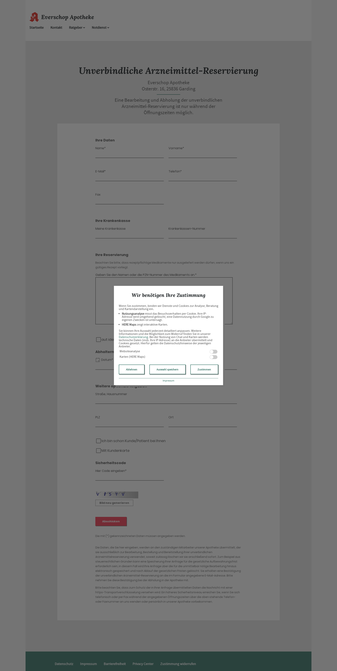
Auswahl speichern (167, 369)
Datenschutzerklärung (133, 337)
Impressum (168, 380)
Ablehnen (131, 369)
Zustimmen (204, 369)
